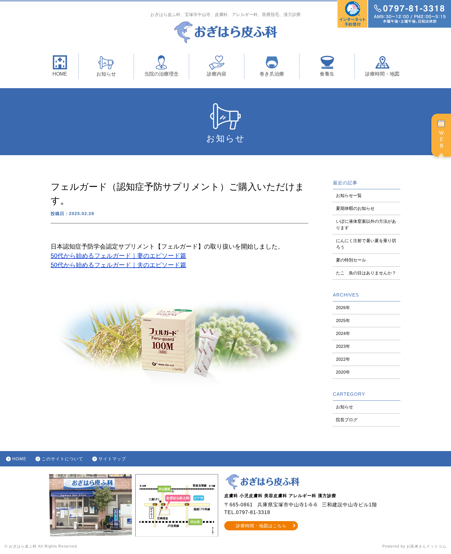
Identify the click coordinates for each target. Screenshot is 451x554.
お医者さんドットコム (426, 546)
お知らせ (106, 74)
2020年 (343, 372)
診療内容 (216, 74)
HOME (59, 74)
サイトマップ (112, 458)
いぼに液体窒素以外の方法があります (366, 224)
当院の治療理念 (161, 74)
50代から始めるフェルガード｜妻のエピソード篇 (118, 255)
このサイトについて (62, 458)
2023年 (343, 346)
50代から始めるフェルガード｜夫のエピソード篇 (118, 264)
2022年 (343, 359)
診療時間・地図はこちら (261, 525)
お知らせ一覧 (349, 195)
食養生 (327, 74)
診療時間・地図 (382, 74)
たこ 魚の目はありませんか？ (366, 272)
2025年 (343, 320)
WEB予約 (441, 141)
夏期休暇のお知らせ (355, 208)
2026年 (343, 307)
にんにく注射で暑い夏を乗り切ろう (366, 243)
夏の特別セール (351, 259)
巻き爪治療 (272, 74)
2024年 (343, 333)
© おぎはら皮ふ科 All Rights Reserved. (41, 546)
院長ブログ (346, 419)
